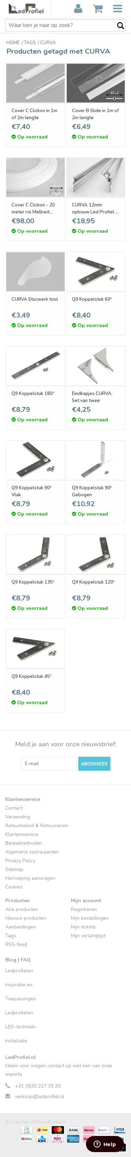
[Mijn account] (78, 9)
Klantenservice (21, 834)
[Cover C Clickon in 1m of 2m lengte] (35, 83)
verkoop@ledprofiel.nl (39, 1096)
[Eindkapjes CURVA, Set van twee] (96, 366)
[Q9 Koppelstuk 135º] (35, 554)
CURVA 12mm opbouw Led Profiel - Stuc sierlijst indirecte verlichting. (94, 208)
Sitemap (14, 869)
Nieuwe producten (25, 918)
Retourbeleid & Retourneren (36, 825)
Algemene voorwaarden (32, 852)
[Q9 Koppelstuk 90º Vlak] (35, 460)
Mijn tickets (83, 927)
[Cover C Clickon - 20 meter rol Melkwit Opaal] (35, 177)
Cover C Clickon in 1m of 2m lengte (34, 114)
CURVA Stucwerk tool (35, 299)
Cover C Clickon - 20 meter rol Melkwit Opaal (33, 208)
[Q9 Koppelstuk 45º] (35, 648)
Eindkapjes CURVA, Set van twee (92, 397)
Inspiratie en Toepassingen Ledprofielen (20, 998)
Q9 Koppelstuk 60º (92, 299)
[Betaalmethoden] (26, 1129)
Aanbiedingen (20, 927)
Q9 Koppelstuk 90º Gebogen (92, 491)
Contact (14, 808)
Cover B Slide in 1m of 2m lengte (95, 114)
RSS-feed (16, 944)
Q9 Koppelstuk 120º (93, 582)
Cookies (14, 887)
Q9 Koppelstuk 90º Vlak (31, 491)
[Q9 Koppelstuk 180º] (35, 366)
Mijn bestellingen (90, 918)
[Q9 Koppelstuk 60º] (96, 271)
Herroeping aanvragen (30, 878)
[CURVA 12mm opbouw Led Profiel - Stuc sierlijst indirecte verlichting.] (96, 177)
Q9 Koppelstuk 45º (31, 676)
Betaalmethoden (23, 843)
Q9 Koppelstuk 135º (33, 582)
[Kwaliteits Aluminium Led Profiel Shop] (30, 8)
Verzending (17, 817)
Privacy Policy (20, 860)
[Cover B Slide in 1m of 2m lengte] (96, 83)
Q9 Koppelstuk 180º (33, 393)
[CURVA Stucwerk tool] (35, 271)
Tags (10, 935)
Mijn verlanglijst (88, 935)
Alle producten (21, 909)
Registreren (84, 909)
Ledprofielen (19, 970)
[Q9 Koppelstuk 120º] (96, 554)
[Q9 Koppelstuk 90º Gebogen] (96, 460)
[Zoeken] (117, 26)
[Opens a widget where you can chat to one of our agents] (105, 1144)
